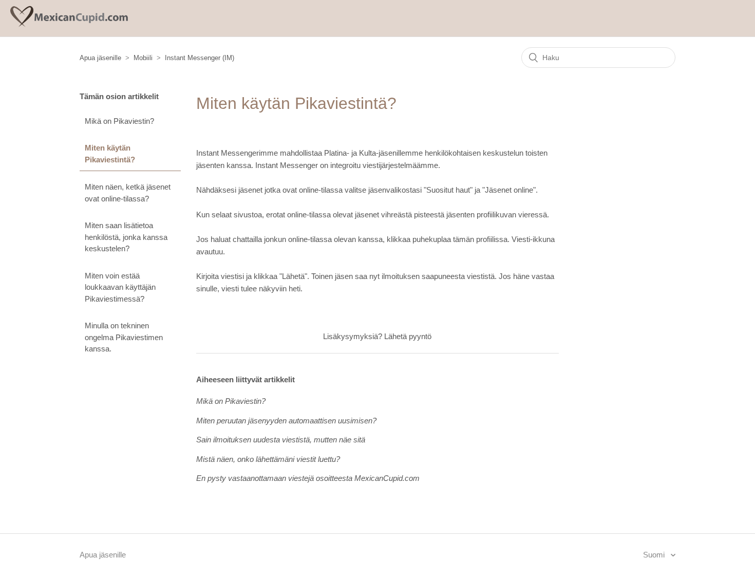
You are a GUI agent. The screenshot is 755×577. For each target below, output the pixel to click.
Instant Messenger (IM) (199, 58)
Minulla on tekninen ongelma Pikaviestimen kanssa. (124, 337)
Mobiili (143, 58)
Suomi (655, 554)
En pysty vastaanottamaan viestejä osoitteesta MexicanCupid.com (308, 478)
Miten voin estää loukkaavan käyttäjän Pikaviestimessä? (120, 287)
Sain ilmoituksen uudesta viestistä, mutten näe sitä (280, 439)
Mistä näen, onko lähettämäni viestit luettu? (268, 459)
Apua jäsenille (100, 58)
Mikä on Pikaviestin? (119, 121)
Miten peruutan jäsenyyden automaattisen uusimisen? (286, 420)
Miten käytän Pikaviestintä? (110, 153)
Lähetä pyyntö (407, 336)
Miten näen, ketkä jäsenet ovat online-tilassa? (128, 192)
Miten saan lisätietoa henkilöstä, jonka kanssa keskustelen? (126, 237)
